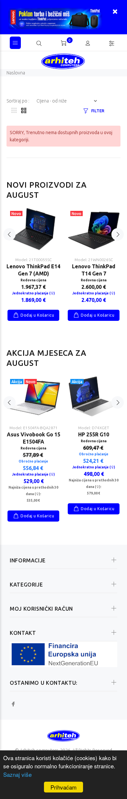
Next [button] (117, 234)
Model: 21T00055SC (33, 260)
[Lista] (24, 111)
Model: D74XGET (93, 428)
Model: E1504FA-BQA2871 (33, 428)
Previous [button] (9, 234)
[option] (33, 259)
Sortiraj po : (18, 100)
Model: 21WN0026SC (94, 260)
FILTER (97, 110)
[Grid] (14, 111)
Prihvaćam (63, 787)
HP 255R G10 (93, 434)
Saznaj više (17, 774)
